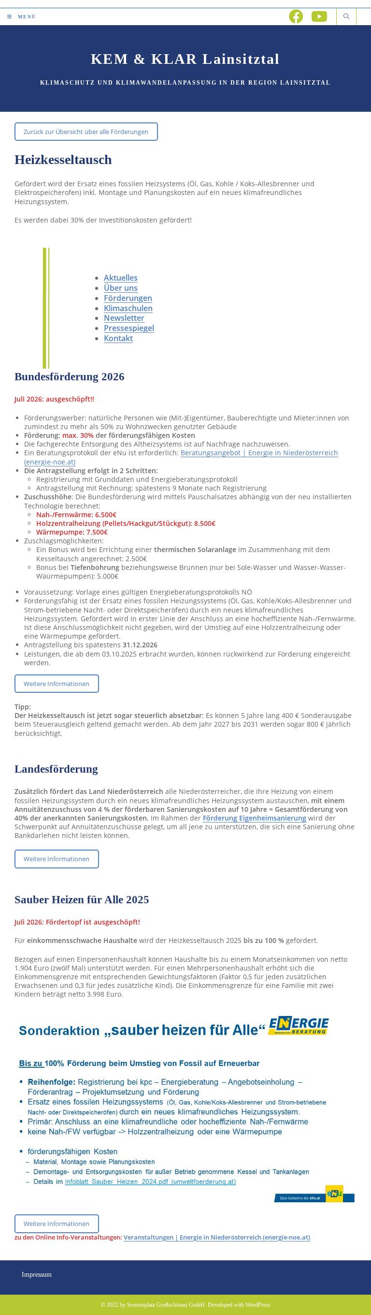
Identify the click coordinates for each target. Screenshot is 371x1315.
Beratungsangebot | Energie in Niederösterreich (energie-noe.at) (181, 457)
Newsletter (124, 318)
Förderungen (128, 298)
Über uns (121, 288)
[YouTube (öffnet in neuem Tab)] (319, 16)
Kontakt (118, 338)
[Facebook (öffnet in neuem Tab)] (296, 16)
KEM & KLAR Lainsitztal (185, 59)
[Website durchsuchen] (346, 17)
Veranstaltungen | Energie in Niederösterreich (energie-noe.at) (217, 1237)
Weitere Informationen (56, 683)
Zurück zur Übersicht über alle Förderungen (86, 131)
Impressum (37, 1274)
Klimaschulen (128, 308)
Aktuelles (121, 277)
